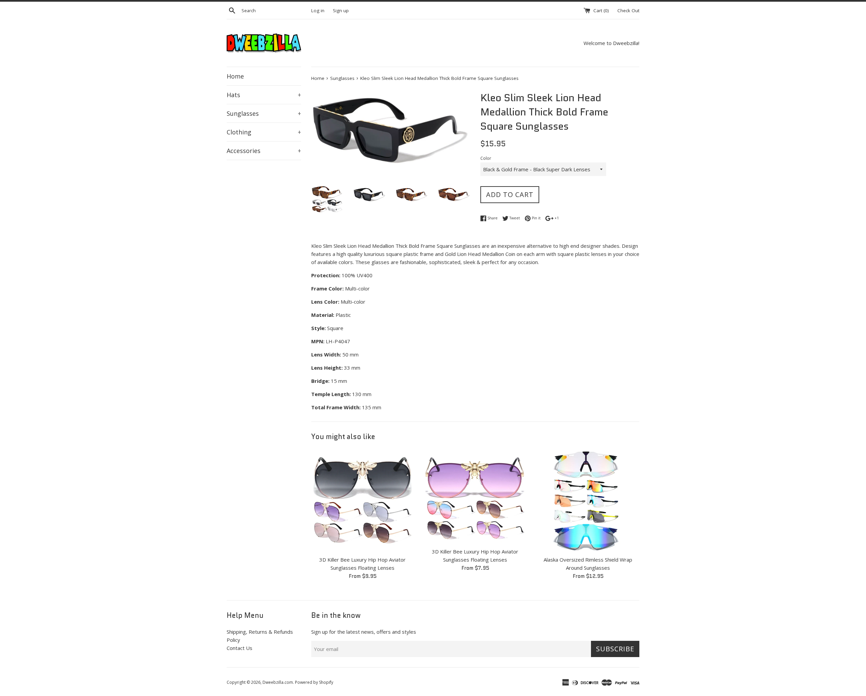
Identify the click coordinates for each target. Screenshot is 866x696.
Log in (317, 10)
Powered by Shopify (314, 682)
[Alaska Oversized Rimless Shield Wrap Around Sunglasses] (588, 500)
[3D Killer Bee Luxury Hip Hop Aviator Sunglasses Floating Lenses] (362, 500)
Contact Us (239, 648)
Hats (264, 95)
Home (235, 76)
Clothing (264, 132)
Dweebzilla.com (278, 682)
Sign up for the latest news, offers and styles (363, 631)
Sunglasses (264, 113)
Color (485, 158)
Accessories (264, 151)
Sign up (341, 10)
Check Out (628, 10)
